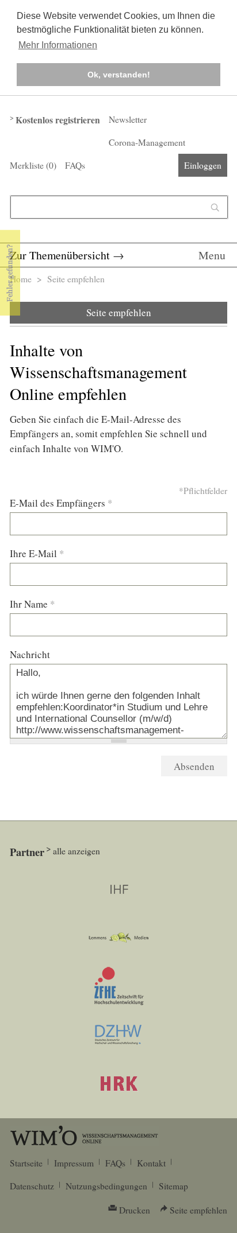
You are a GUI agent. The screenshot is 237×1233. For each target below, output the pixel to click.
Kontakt (151, 1163)
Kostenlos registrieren (58, 120)
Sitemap (173, 1186)
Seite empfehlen (118, 312)
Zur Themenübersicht (60, 255)
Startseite (26, 1163)
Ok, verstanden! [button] (118, 74)
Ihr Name (32, 603)
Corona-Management (147, 142)
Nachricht (30, 654)
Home (21, 279)
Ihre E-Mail (37, 553)
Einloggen (202, 165)
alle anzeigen (76, 851)
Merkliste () (33, 165)
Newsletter (128, 119)
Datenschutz (32, 1186)
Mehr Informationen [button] (57, 45)
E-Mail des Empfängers (61, 502)
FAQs (75, 165)
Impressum (74, 1163)
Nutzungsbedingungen (106, 1186)
